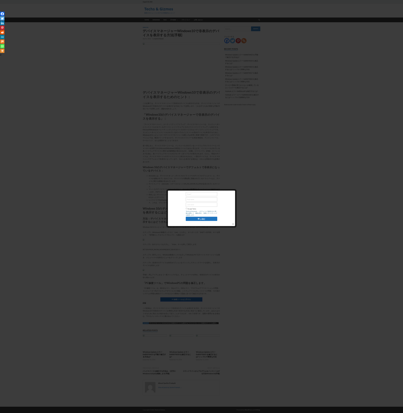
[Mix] (2, 41)
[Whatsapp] (2, 46)
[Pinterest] (2, 28)
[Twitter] (2, 18)
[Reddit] (2, 32)
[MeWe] (2, 37)
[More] (2, 51)
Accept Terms (192, 209)
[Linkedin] (2, 23)
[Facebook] (2, 14)
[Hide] (1, 55)
